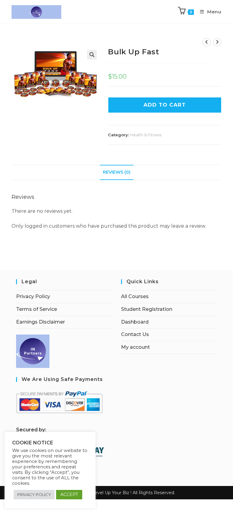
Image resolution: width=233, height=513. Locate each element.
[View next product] (217, 42)
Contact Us (135, 334)
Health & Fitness (145, 134)
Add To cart (165, 105)
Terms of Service (36, 309)
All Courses (135, 296)
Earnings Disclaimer (40, 322)
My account (135, 347)
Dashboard (135, 322)
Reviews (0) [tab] (116, 172)
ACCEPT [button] (69, 494)
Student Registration (146, 309)
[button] (92, 54)
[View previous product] (206, 42)
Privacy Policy (33, 296)
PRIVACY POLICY (34, 494)
